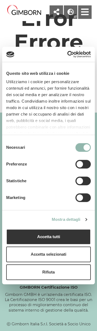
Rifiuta (48, 272)
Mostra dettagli (66, 219)
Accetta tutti (48, 236)
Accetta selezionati (48, 254)
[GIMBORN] (24, 10)
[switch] (83, 164)
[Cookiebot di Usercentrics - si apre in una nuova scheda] (68, 54)
